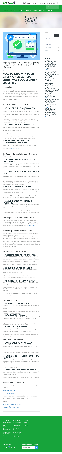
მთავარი (6, 10)
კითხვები (28, 10)
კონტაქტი (50, 10)
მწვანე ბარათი (48, 47)
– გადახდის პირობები (17, 422)
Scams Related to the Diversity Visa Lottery (11, 407)
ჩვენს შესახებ (42, 10)
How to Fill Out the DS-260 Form (9, 390)
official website (32, 225)
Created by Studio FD (56, 453)
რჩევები (46, 50)
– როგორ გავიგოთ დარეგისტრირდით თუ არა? (17, 428)
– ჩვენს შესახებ (26, 422)
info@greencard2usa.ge (29, 3)
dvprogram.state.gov (15, 148)
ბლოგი (35, 10)
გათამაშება (13, 10)
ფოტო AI (21, 10)
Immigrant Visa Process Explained (9, 393)
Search (46, 32)
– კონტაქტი (26, 425)
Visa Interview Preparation (8, 406)
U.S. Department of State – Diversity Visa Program (12, 404)
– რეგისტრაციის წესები (7, 422)
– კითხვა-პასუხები (16, 436)
